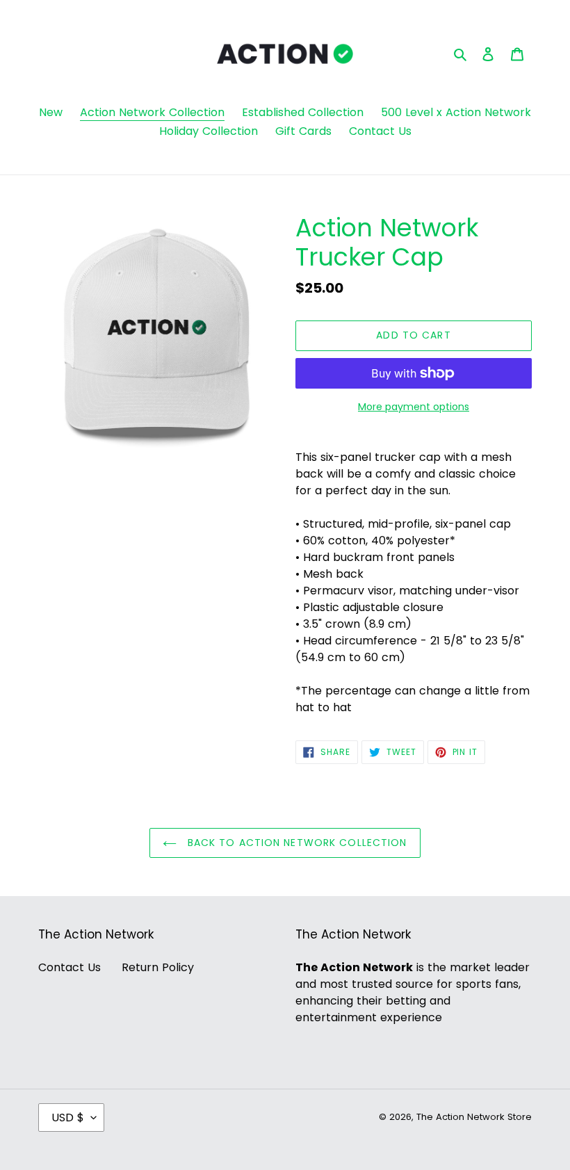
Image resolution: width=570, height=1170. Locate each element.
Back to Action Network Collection (295, 843)
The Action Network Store (474, 1116)
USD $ (67, 1118)
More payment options (413, 407)
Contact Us (69, 967)
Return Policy (158, 967)
